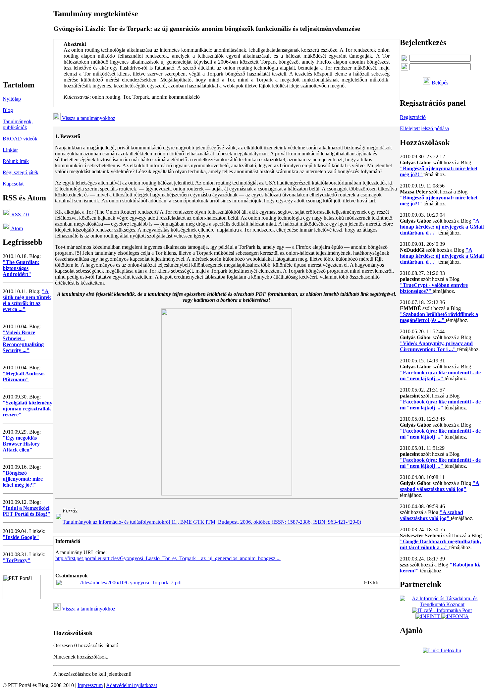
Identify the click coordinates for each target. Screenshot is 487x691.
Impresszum (90, 685)
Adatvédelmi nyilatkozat (131, 685)
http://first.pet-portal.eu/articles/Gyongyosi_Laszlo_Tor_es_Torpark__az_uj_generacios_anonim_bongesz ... (168, 558)
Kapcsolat (13, 183)
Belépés (439, 82)
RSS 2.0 (19, 214)
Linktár (10, 150)
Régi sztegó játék (20, 172)
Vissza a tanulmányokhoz (88, 118)
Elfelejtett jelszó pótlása (424, 128)
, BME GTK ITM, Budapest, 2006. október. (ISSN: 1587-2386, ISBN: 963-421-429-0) (212, 522)
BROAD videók (20, 138)
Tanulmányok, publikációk (18, 124)
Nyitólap (12, 99)
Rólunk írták (16, 161)
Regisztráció (413, 117)
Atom (16, 228)
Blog (8, 110)
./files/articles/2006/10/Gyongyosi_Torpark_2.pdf (130, 582)
